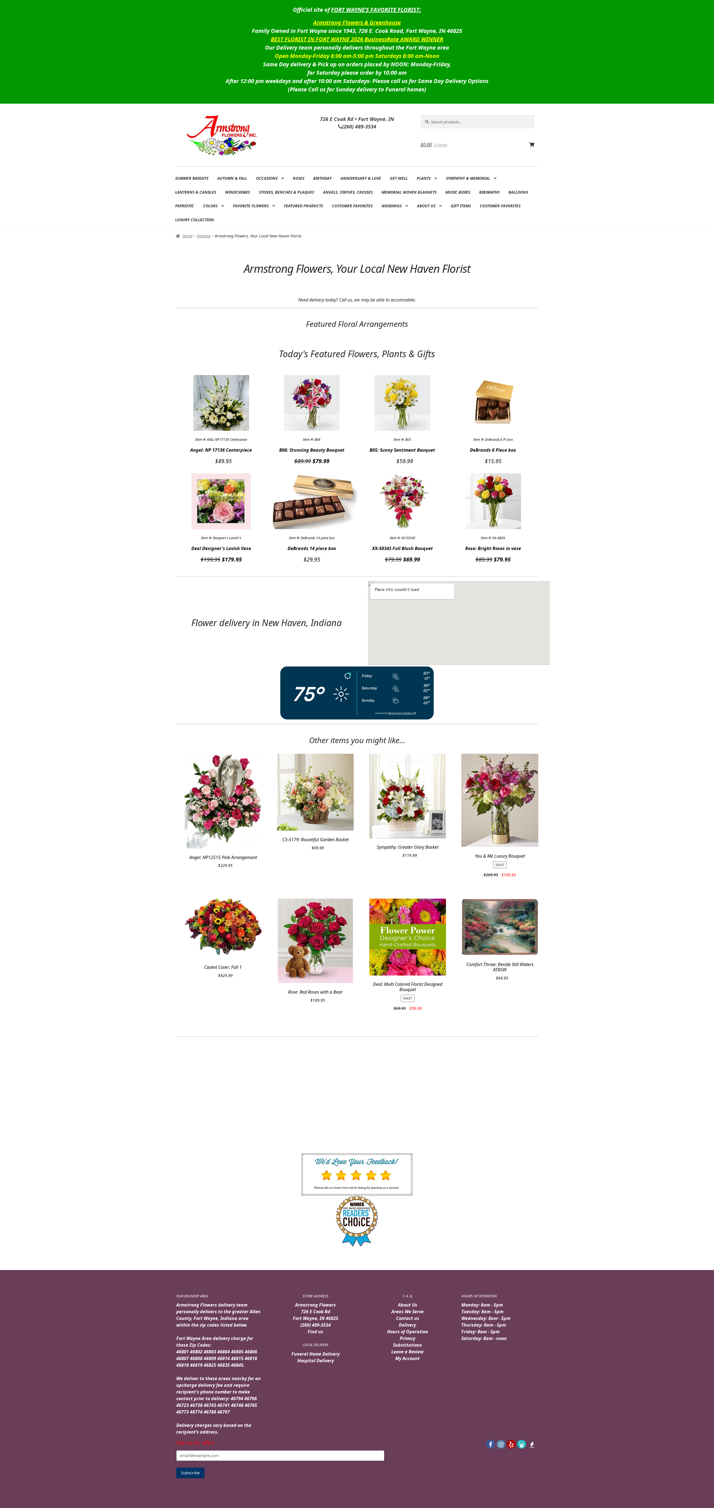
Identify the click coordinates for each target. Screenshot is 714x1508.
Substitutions (407, 1345)
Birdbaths (489, 192)
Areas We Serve (407, 1311)
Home (187, 236)
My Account (407, 1358)
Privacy (407, 1338)
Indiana (204, 236)
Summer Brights (191, 178)
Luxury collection (194, 219)
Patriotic (184, 205)
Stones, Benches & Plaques (286, 192)
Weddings (392, 205)
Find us (315, 1332)
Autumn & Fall (232, 178)
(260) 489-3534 (315, 1325)
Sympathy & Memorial (468, 178)
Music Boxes (457, 192)
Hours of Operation (407, 1332)
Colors (210, 205)
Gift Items (461, 205)
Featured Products (303, 205)
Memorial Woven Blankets (409, 192)
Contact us (407, 1318)
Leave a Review (407, 1352)
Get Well (399, 178)
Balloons (518, 192)
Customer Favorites (352, 205)
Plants (424, 178)
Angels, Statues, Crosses (348, 192)
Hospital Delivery (315, 1361)
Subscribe (190, 1472)
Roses (298, 178)
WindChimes (237, 192)
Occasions (267, 178)
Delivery (407, 1325)
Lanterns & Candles (195, 192)
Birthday (322, 178)
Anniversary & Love (361, 178)
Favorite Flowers (251, 205)
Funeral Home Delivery (315, 1354)
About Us (426, 205)
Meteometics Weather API (402, 713)
